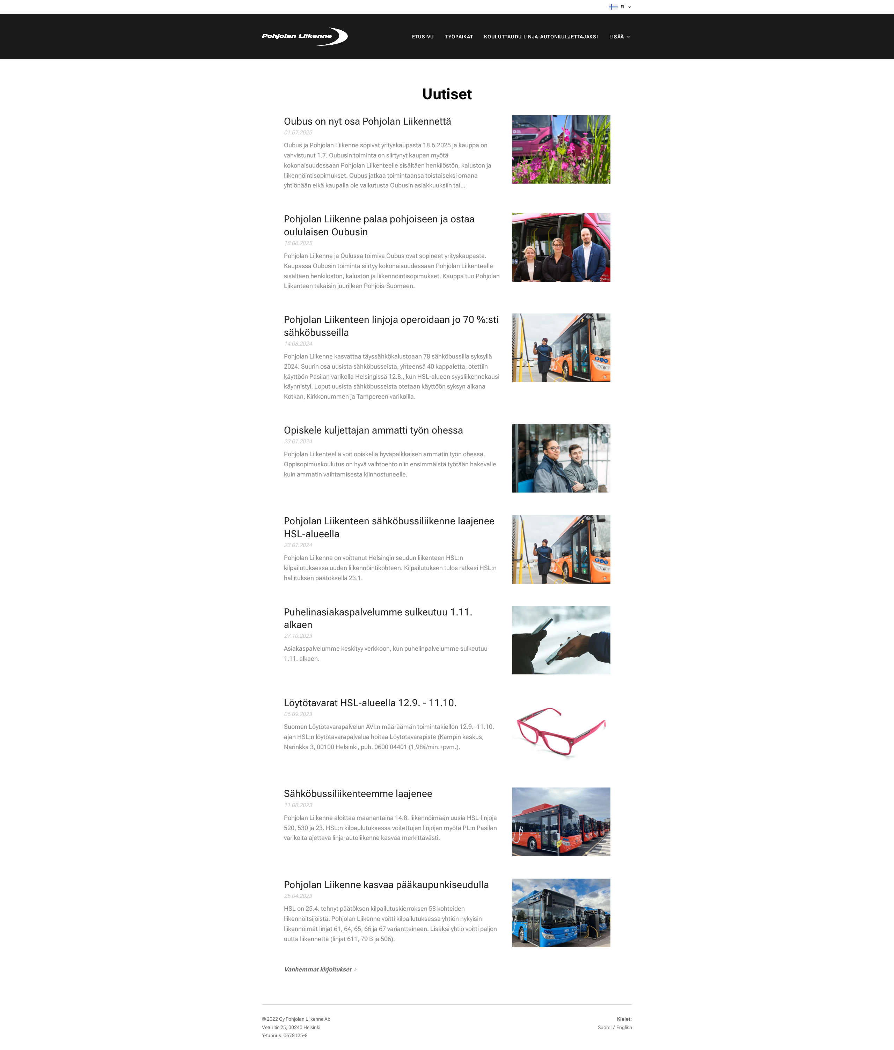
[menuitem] (425, 36)
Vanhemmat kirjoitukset (317, 969)
